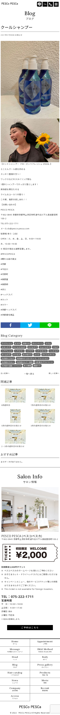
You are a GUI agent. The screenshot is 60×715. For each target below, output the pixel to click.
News (15, 681)
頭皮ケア (37, 366)
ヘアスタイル (41, 351)
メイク (37, 354)
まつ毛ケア (27, 354)
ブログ (55, 347)
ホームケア (6, 354)
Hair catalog (15, 673)
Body (45, 658)
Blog (14, 665)
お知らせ (18, 35)
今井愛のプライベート (44, 362)
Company (15, 689)
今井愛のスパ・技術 (25, 362)
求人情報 (27, 366)
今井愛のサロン (8, 362)
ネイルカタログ (19, 347)
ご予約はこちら (30, 627)
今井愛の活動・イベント (11, 366)
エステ (17, 343)
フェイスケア (45, 347)
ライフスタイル (48, 354)
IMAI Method (45, 650)
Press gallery (45, 665)
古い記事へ (5, 373)
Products (45, 673)
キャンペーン (37, 343)
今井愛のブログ (8, 358)
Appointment (45, 642)
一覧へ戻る (29, 373)
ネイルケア (32, 347)
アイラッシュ (7, 343)
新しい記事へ (54, 373)
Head (15, 658)
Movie (45, 681)
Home (14, 642)
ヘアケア (29, 351)
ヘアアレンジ (7, 351)
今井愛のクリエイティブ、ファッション (33, 358)
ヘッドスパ (53, 351)
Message (15, 650)
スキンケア (6, 347)
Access (15, 696)
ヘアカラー (19, 351)
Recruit (45, 689)
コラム (48, 343)
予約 (45, 4)
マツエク (16, 354)
